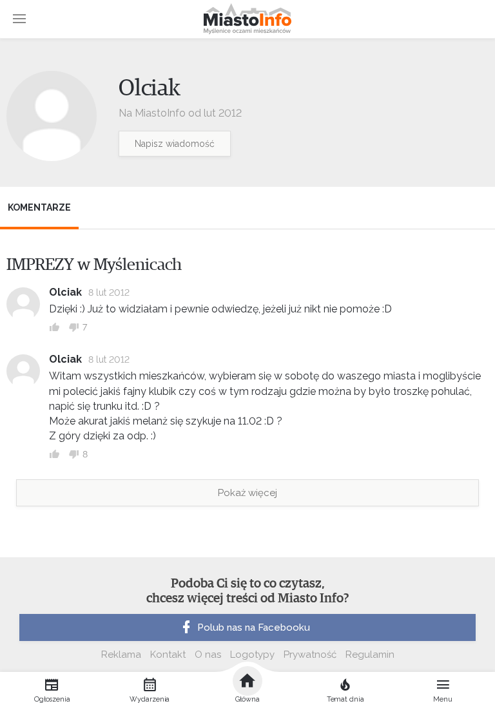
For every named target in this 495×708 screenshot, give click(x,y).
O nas (208, 654)
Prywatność (310, 654)
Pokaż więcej (247, 493)
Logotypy (252, 654)
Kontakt (168, 654)
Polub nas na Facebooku (253, 627)
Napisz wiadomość (175, 144)
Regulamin (369, 654)
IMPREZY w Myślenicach (94, 264)
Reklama (121, 654)
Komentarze (39, 207)
